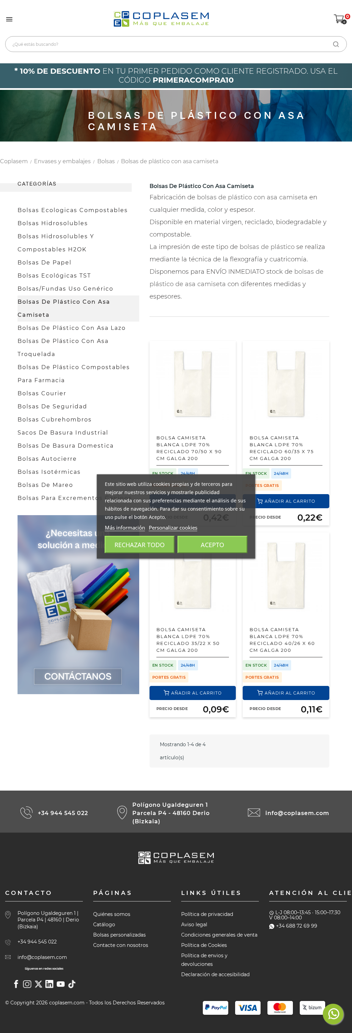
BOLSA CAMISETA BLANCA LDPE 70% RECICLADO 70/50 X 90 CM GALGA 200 (189, 448)
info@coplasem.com (297, 813)
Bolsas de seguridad (52, 406)
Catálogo (104, 924)
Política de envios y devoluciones (204, 959)
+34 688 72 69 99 (296, 926)
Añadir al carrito (290, 501)
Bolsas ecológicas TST (54, 275)
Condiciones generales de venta (219, 935)
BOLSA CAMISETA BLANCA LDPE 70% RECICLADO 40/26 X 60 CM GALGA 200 (282, 640)
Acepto (212, 545)
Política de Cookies (204, 945)
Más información (125, 527)
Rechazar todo (139, 545)
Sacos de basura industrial (63, 432)
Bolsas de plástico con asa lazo (72, 328)
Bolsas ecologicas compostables (73, 210)
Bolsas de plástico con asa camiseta (64, 308)
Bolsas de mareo (45, 485)
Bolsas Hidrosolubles (53, 223)
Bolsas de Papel (45, 262)
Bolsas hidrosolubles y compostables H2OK (56, 243)
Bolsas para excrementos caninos (75, 498)
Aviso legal (194, 924)
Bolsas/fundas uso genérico (65, 288)
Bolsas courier (42, 393)
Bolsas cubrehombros (55, 419)
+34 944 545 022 (63, 813)
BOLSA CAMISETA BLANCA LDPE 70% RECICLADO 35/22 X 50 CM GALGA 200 (188, 640)
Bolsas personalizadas (119, 935)
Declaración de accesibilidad (215, 974)
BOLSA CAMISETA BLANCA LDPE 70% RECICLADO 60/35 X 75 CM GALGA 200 (282, 448)
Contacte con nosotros (120, 945)
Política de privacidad (207, 914)
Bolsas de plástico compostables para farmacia (74, 374)
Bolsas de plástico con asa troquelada (63, 347)
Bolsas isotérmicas (49, 472)
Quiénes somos (111, 914)
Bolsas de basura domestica (66, 445)
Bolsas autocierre (47, 459)
